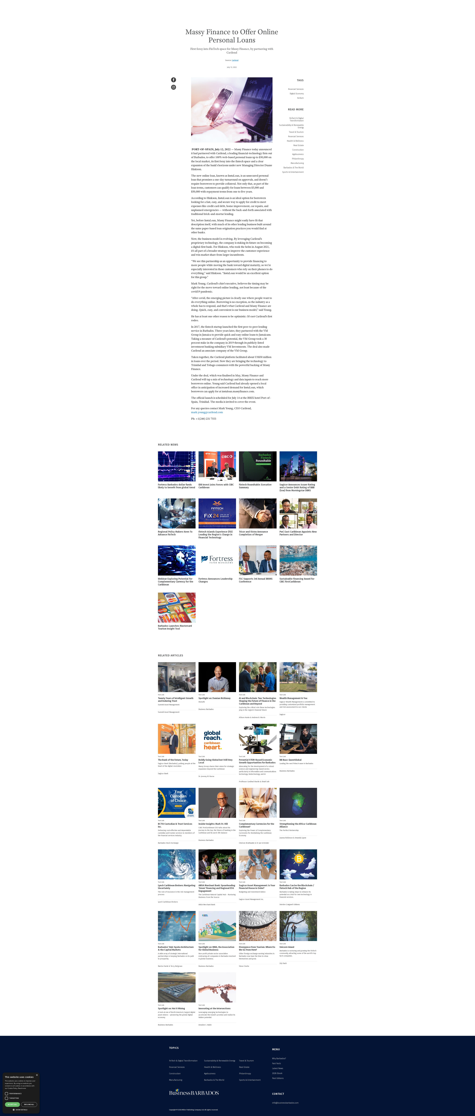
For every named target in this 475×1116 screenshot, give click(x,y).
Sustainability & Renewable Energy (291, 126)
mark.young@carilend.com (207, 412)
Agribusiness (298, 154)
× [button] (37, 1075)
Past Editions (278, 1078)
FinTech (300, 98)
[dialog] (21, 1093)
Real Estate (298, 145)
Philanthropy (298, 159)
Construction (298, 150)
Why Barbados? (279, 1058)
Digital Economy (297, 93)
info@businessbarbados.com (285, 1103)
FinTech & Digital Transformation (296, 119)
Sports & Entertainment (293, 172)
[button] (21, 1109)
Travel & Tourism (296, 132)
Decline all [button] (29, 1104)
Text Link (161, 695)
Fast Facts (276, 1063)
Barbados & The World (294, 167)
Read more (22, 1088)
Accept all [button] (12, 1104)
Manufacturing (297, 163)
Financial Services (296, 89)
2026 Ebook (277, 1073)
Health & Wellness (295, 141)
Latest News (277, 1068)
